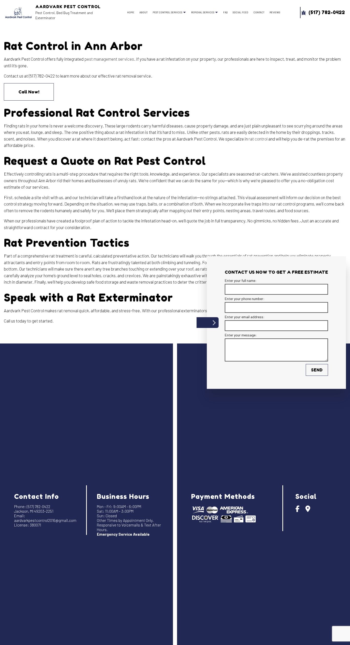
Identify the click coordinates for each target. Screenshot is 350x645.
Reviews (275, 12)
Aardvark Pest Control (68, 6)
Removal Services (202, 12)
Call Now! (28, 91)
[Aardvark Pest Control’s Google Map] (307, 509)
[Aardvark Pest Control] (18, 11)
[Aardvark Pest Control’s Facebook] (297, 509)
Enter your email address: (242, 317)
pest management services (109, 58)
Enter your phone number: (242, 298)
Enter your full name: (238, 280)
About (143, 12)
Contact (258, 12)
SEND (314, 370)
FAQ (225, 12)
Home (130, 12)
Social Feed (240, 12)
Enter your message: (238, 335)
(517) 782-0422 (326, 12)
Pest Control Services (167, 12)
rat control (258, 138)
